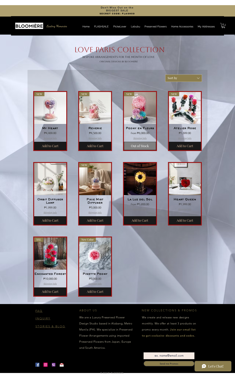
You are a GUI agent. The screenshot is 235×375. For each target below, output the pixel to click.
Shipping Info (50, 138)
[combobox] (183, 78)
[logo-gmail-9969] (62, 365)
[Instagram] (46, 365)
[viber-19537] (54, 365)
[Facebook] (37, 365)
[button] (223, 25)
